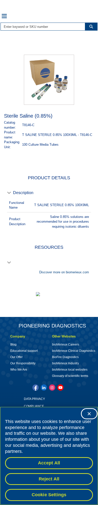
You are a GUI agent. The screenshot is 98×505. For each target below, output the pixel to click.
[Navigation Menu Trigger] (4, 16)
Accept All (49, 462)
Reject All (49, 478)
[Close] (89, 413)
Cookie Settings (49, 494)
